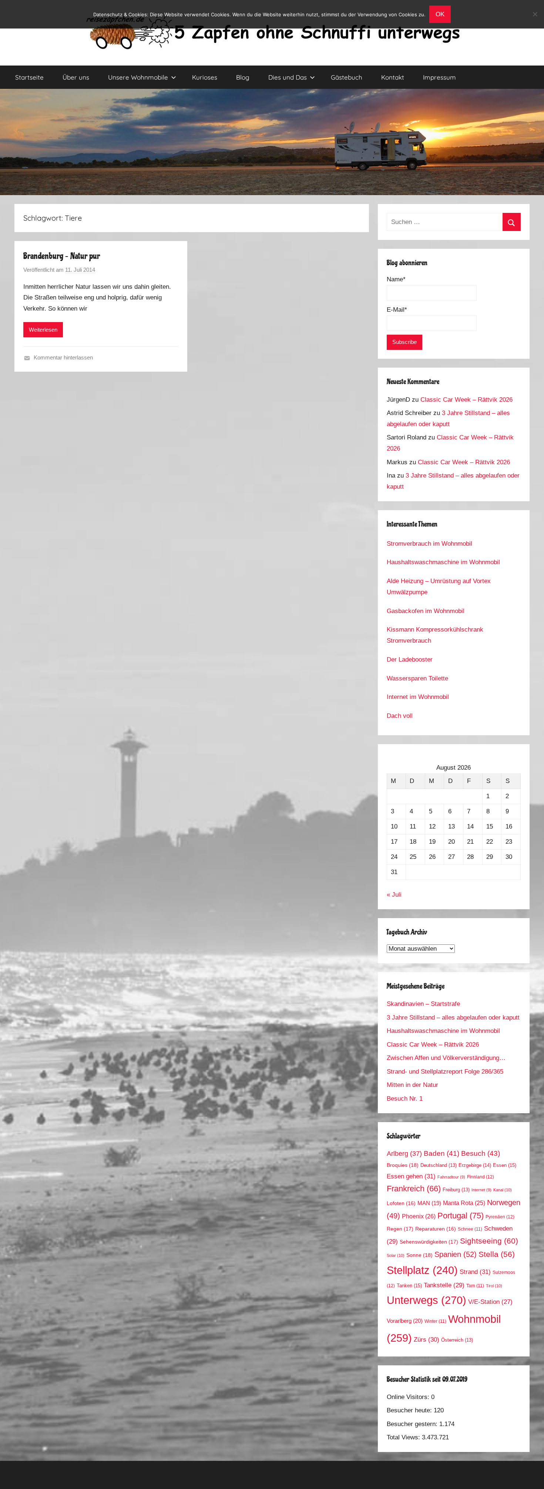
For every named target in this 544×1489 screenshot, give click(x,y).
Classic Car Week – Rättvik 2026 (466, 399)
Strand (475, 1271)
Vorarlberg (405, 1321)
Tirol (494, 1286)
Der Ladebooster (410, 659)
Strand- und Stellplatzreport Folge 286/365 (445, 1071)
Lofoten (401, 1203)
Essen (504, 1165)
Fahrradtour (451, 1177)
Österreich (457, 1340)
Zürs (426, 1339)
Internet (481, 1190)
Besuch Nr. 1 (405, 1098)
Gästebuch (346, 77)
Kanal (502, 1190)
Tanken (409, 1285)
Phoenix (419, 1216)
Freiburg (456, 1189)
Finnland (480, 1177)
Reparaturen (435, 1229)
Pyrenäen (500, 1216)
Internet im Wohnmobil (418, 696)
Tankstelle (444, 1285)
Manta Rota (464, 1203)
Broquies (403, 1165)
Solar (395, 1255)
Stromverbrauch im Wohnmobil (429, 543)
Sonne (419, 1255)
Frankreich (414, 1188)
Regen (400, 1229)
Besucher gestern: (413, 1424)
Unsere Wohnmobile (138, 77)
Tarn (475, 1285)
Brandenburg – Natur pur (61, 256)
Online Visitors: (409, 1397)
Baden (441, 1153)
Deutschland (438, 1165)
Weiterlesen (43, 330)
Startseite (29, 77)
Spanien (455, 1254)
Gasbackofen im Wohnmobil (425, 611)
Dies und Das (287, 77)
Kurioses (204, 77)
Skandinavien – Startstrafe (423, 1003)
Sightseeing (489, 1241)
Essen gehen (411, 1176)
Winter (435, 1321)
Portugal (460, 1215)
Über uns (76, 77)
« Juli (394, 894)
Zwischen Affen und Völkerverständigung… (446, 1057)
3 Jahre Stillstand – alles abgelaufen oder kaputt (453, 1017)
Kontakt (392, 77)
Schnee (470, 1229)
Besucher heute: (410, 1410)
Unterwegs (426, 1300)
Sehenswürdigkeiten (429, 1242)
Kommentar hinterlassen (63, 357)
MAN (429, 1203)
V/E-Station (490, 1301)
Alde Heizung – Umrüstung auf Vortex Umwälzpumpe (439, 587)
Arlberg (404, 1153)
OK (440, 14)
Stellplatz (422, 1270)
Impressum (439, 77)
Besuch (480, 1153)
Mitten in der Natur (412, 1084)
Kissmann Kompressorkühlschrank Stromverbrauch (435, 635)
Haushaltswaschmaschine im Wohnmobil (443, 562)
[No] (534, 14)
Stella (496, 1254)
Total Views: (404, 1437)
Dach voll (400, 715)
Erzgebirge (475, 1165)
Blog (242, 77)
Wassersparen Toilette (417, 678)
